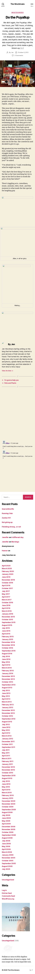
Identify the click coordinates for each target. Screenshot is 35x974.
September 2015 (8, 622)
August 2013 (7, 688)
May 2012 (6, 730)
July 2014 (6, 656)
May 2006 (6, 846)
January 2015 (7, 639)
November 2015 (8, 617)
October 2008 (7, 832)
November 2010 (8, 770)
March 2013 (6, 702)
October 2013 (7, 682)
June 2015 (6, 631)
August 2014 (7, 654)
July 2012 (6, 724)
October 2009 (7, 807)
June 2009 (6, 818)
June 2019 (6, 577)
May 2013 (6, 696)
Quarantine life (8, 509)
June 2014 (6, 659)
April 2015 (6, 634)
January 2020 (7, 574)
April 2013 (6, 699)
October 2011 (7, 744)
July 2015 (6, 628)
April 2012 (6, 733)
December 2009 (8, 801)
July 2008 (6, 841)
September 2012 (8, 719)
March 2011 (6, 758)
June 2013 (6, 693)
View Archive (7, 371)
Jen (12, 52)
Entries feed (7, 893)
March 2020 (7, 568)
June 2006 (6, 844)
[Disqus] (17, 415)
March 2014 (6, 668)
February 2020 (8, 571)
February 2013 (8, 705)
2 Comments (19, 55)
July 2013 (6, 690)
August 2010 (7, 778)
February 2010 (8, 795)
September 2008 (9, 835)
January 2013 (7, 707)
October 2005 (7, 861)
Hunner (5, 551)
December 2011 (8, 741)
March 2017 (6, 600)
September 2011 (8, 747)
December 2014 (8, 642)
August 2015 (7, 625)
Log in (4, 890)
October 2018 (7, 583)
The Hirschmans (17, 4)
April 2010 (6, 790)
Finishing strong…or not (11, 527)
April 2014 (6, 665)
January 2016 (7, 614)
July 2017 (6, 591)
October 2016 (7, 603)
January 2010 (7, 798)
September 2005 (9, 863)
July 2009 (6, 815)
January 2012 (7, 739)
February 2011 (7, 761)
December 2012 (8, 710)
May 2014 (6, 662)
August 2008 (7, 838)
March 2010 (7, 793)
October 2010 (7, 773)
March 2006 (7, 852)
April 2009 (6, 824)
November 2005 (8, 858)
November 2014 (8, 645)
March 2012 (6, 736)
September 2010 (8, 776)
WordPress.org (8, 899)
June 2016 (6, 605)
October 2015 (7, 620)
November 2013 (8, 679)
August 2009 (7, 812)
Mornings (15, 542)
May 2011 (6, 753)
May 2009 (6, 821)
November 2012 (8, 713)
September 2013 (8, 685)
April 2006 (6, 849)
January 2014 (7, 673)
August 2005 (7, 866)
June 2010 (6, 784)
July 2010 (6, 781)
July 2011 (6, 750)
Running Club (7, 513)
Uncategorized (17, 12)
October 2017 (7, 588)
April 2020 (6, 566)
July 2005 (6, 869)
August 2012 (7, 722)
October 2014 (7, 648)
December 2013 (8, 676)
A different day (17, 537)
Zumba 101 (6, 518)
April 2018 (6, 585)
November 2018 (8, 580)
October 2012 (7, 716)
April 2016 (6, 608)
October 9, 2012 (23, 52)
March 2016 (6, 611)
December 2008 (8, 827)
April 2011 (6, 756)
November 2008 (8, 829)
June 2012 (6, 727)
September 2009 (9, 810)
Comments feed (8, 896)
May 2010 (6, 787)
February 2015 (8, 637)
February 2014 (8, 671)
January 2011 (7, 764)
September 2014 (8, 651)
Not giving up (7, 522)
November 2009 (8, 804)
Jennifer (5, 537)
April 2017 (6, 597)
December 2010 (8, 767)
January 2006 (7, 855)
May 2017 (6, 594)
